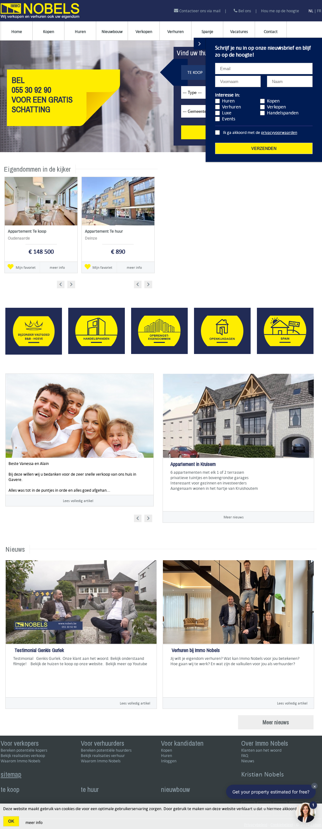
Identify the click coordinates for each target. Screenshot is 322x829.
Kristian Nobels (262, 774)
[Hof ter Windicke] (170, 499)
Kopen (48, 31)
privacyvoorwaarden (279, 132)
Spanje (207, 31)
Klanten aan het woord (261, 750)
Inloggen (168, 761)
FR (319, 11)
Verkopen (144, 31)
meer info (57, 267)
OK (11, 821)
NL (310, 11)
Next (72, 283)
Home (16, 31)
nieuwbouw (175, 789)
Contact (271, 31)
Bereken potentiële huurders (106, 750)
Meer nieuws (234, 517)
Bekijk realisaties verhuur (103, 755)
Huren (80, 31)
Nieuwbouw (112, 31)
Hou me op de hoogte (280, 11)
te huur (90, 789)
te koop (10, 789)
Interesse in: (227, 95)
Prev (63, 283)
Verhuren (175, 31)
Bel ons (244, 11)
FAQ (244, 755)
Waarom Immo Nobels (20, 761)
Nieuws (247, 761)
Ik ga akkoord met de (260, 132)
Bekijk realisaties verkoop (23, 755)
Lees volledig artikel (78, 500)
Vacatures (239, 31)
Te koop (195, 72)
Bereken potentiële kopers (24, 750)
